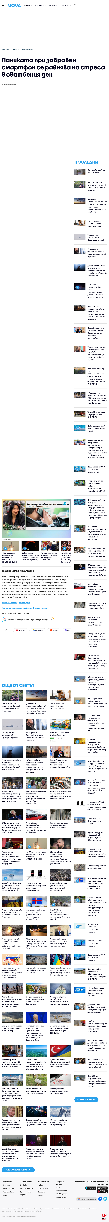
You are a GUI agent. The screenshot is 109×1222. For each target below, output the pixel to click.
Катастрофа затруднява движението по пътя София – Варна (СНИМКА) (96, 974)
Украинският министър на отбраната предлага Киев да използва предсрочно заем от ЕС (60, 858)
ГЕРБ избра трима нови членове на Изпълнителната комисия (96, 992)
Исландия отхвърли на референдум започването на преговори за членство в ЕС (35, 914)
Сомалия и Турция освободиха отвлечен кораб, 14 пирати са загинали (59, 1000)
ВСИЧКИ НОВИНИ (86, 1099)
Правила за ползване (8, 1211)
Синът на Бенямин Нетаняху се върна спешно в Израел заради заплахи (59, 942)
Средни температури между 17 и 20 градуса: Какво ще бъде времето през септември (96, 745)
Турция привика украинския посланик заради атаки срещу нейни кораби (60, 1063)
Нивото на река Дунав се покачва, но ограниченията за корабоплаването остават (97, 1045)
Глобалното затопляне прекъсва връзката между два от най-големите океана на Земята (36, 1064)
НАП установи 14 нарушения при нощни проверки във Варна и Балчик (97, 1063)
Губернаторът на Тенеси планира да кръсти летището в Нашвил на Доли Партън (36, 1153)
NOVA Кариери (61, 1194)
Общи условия (72, 1208)
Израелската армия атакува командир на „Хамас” (36, 970)
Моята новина (8, 1192)
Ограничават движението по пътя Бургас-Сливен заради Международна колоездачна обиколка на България (97, 906)
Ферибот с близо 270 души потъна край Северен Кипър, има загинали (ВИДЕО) (12, 886)
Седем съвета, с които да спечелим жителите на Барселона (35, 1000)
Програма (40, 5)
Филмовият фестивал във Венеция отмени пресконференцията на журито (36, 827)
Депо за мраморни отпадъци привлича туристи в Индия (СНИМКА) (59, 1029)
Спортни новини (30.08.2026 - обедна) (95, 943)
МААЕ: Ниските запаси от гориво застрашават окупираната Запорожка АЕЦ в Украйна (10, 1155)
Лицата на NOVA (26, 1188)
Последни (6, 1185)
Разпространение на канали (30, 1208)
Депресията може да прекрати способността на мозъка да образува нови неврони (12, 764)
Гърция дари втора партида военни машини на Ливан (59, 825)
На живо (66, 5)
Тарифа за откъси (45, 1208)
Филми (40, 1195)
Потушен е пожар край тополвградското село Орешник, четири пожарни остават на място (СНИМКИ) (96, 376)
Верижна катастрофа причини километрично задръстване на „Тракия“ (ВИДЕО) (95, 291)
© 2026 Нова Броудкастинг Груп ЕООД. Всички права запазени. (19, 1216)
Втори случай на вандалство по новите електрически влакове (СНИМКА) (96, 486)
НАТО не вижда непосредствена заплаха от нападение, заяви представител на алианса (34, 766)
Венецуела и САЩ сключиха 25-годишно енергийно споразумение (36, 886)
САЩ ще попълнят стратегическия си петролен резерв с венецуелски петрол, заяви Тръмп (12, 827)
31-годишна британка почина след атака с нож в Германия (35, 736)
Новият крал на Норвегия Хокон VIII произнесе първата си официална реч (11, 1063)
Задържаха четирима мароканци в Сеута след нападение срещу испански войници (12, 1001)
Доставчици (55, 1208)
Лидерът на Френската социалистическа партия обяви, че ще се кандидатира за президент (11, 858)
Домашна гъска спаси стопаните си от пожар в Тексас (36, 1091)
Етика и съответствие (22, 1211)
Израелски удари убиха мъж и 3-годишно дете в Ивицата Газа (58, 886)
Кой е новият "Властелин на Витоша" (94, 821)
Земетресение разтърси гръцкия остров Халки (59, 1091)
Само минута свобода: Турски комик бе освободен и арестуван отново (60, 1152)
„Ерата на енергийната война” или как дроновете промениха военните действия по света (36, 708)
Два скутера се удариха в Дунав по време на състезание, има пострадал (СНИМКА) (96, 683)
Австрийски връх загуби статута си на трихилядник (59, 1122)
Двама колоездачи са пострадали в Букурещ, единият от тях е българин (60, 794)
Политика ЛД (93, 1208)
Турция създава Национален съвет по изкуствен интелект (36, 1122)
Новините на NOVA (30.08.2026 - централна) (96, 469)
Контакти (64, 1208)
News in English (61, 1197)
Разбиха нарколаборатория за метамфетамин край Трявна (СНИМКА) (97, 1026)
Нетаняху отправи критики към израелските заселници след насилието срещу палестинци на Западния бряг (35, 1033)
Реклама (4, 1208)
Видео (5, 1195)
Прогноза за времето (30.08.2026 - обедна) (93, 928)
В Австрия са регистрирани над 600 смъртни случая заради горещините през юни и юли (11, 796)
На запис (53, 5)
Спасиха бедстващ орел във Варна (96, 867)
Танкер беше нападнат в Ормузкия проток (10, 735)
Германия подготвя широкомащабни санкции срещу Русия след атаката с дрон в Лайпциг (12, 972)
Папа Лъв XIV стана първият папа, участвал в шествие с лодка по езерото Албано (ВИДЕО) (97, 786)
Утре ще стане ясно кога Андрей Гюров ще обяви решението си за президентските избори (97, 353)
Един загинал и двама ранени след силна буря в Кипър (12, 1028)
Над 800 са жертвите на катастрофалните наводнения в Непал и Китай (60, 914)
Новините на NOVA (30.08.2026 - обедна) (96, 957)
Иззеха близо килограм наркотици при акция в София (94, 621)
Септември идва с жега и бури (96, 171)
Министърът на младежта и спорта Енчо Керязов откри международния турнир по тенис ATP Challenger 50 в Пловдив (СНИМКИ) (97, 449)
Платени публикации (36, 1211)
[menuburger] (3, 5)
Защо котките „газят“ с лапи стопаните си (57, 706)
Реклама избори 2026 (14, 1208)
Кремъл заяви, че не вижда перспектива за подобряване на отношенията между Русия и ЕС (12, 1124)
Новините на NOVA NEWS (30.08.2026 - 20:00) (96, 428)
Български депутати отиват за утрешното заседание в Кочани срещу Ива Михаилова (36, 797)
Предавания (43, 1188)
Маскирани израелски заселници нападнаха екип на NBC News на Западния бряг (36, 943)
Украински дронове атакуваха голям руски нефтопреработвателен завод (12, 943)
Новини (28, 5)
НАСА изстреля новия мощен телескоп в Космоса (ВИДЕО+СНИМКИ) (36, 855)
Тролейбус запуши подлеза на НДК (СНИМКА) (96, 414)
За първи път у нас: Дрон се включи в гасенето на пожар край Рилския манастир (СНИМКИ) (96, 640)
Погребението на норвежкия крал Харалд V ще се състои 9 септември (60, 763)
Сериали (41, 1192)
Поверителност (82, 1208)
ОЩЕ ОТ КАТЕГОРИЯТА (18, 1169)
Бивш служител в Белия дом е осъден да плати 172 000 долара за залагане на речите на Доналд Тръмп (12, 1094)
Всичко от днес (9, 1188)
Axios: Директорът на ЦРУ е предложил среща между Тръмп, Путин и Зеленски (60, 971)
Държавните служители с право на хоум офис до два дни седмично (96, 1008)
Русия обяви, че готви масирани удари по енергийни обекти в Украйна (12, 913)
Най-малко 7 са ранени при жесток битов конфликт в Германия (11, 707)
